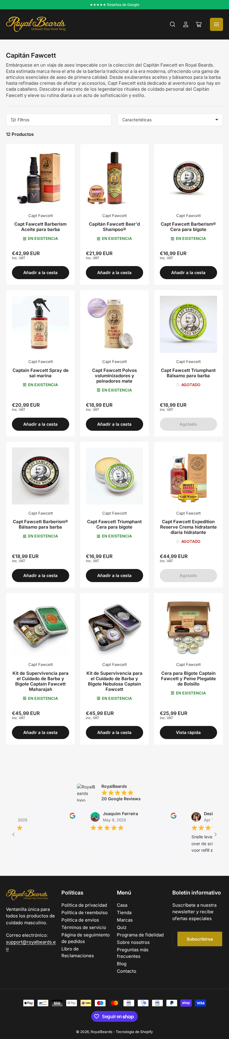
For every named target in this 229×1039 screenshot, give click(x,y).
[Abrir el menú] (216, 24)
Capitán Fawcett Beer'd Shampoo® (114, 226)
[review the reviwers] (60, 817)
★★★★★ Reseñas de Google (114, 4)
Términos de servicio (83, 927)
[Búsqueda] (172, 24)
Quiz (121, 927)
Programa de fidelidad (140, 935)
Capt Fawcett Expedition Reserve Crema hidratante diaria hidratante (188, 527)
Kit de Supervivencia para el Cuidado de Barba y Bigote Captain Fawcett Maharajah (41, 681)
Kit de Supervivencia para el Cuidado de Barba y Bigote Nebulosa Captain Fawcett (114, 681)
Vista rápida (188, 732)
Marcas (125, 920)
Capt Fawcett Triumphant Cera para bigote (114, 524)
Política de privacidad (84, 905)
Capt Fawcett (40, 215)
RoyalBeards (101, 1031)
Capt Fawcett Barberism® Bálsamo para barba (40, 524)
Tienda (124, 912)
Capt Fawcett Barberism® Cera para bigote (188, 226)
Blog (121, 963)
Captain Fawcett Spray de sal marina (41, 372)
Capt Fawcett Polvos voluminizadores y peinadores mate (114, 375)
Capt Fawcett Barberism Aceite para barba (40, 226)
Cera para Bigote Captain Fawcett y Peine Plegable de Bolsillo (188, 678)
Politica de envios (80, 920)
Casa (122, 905)
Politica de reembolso (84, 912)
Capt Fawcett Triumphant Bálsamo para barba (188, 372)
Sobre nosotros (133, 942)
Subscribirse (200, 938)
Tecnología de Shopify (134, 1031)
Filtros (23, 119)
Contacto (126, 971)
